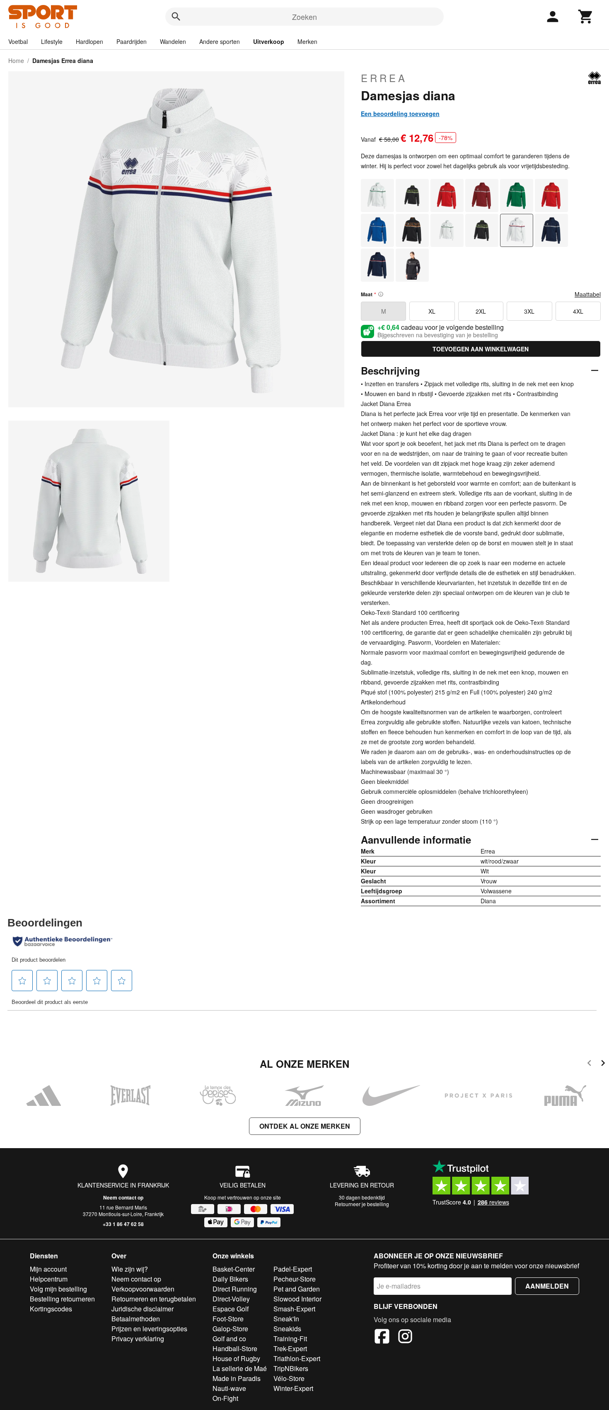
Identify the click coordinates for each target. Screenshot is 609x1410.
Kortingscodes (51, 1308)
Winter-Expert (293, 1388)
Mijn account (48, 1269)
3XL (529, 311)
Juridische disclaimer (142, 1308)
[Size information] (381, 294)
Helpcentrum (49, 1279)
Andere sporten (219, 41)
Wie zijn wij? (129, 1269)
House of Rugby (236, 1358)
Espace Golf (231, 1308)
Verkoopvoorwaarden (142, 1289)
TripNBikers (290, 1368)
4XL (578, 311)
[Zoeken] (176, 16)
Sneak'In (286, 1318)
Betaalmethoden (135, 1318)
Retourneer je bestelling (362, 1203)
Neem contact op (123, 1197)
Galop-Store (230, 1328)
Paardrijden (131, 41)
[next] (603, 1064)
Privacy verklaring (137, 1338)
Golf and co (229, 1338)
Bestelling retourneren (62, 1299)
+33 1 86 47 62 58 (123, 1224)
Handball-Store (235, 1348)
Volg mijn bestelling (58, 1289)
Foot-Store (228, 1318)
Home (16, 60)
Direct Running (235, 1289)
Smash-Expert (294, 1308)
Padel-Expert (292, 1269)
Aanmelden (547, 1286)
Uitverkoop (268, 41)
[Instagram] (405, 1337)
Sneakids (287, 1328)
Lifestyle (52, 41)
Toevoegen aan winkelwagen (481, 349)
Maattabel (588, 294)
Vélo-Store (288, 1378)
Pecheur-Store (294, 1279)
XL (431, 311)
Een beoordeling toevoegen (400, 113)
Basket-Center (234, 1269)
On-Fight (225, 1398)
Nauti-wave (229, 1388)
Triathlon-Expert (296, 1358)
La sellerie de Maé (240, 1368)
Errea (384, 78)
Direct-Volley (231, 1299)
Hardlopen (89, 41)
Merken (307, 41)
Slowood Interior (297, 1299)
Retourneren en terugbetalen (153, 1299)
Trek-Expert (290, 1348)
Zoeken (304, 16)
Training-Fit (290, 1338)
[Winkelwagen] (586, 16)
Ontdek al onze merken (304, 1126)
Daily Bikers (230, 1279)
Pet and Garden (296, 1289)
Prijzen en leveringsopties (149, 1328)
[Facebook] (382, 1337)
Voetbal (18, 41)
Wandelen (173, 41)
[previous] (589, 1064)
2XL (481, 311)
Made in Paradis (237, 1378)
